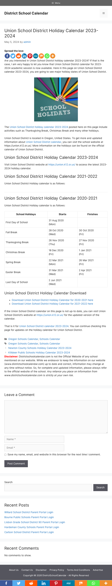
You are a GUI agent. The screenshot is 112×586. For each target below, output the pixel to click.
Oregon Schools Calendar (23, 339)
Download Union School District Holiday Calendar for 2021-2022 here (52, 303)
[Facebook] (7, 56)
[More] (52, 56)
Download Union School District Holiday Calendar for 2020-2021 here (52, 300)
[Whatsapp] (47, 56)
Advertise (98, 570)
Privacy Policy (57, 570)
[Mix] (41, 56)
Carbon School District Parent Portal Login (29, 532)
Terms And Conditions (78, 570)
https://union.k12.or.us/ (61, 164)
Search (8, 482)
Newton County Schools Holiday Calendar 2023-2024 (39, 348)
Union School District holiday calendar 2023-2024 (39, 127)
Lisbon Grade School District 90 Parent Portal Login (34, 522)
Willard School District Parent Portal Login (28, 512)
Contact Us (27, 570)
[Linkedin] (24, 56)
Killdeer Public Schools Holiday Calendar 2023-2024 (39, 352)
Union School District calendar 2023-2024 (43, 326)
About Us (14, 570)
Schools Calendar (50, 339)
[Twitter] (12, 56)
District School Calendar (26, 13)
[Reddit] (18, 56)
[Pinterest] (30, 56)
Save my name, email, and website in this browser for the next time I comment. (54, 454)
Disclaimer (41, 570)
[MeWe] (35, 56)
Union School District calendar (43, 141)
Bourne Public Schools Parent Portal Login (29, 517)
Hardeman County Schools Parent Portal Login (31, 527)
